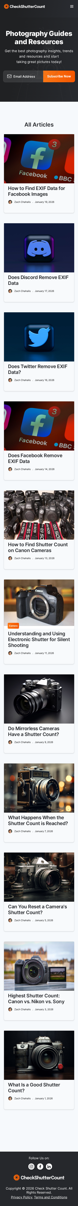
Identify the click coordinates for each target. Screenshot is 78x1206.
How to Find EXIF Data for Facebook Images (36, 191)
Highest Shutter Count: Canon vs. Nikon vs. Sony (36, 998)
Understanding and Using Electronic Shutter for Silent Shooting (39, 639)
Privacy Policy (21, 1197)
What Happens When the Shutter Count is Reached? (38, 820)
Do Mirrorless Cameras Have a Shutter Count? (33, 731)
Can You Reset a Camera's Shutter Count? (37, 909)
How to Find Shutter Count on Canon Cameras (38, 547)
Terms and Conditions (50, 1197)
